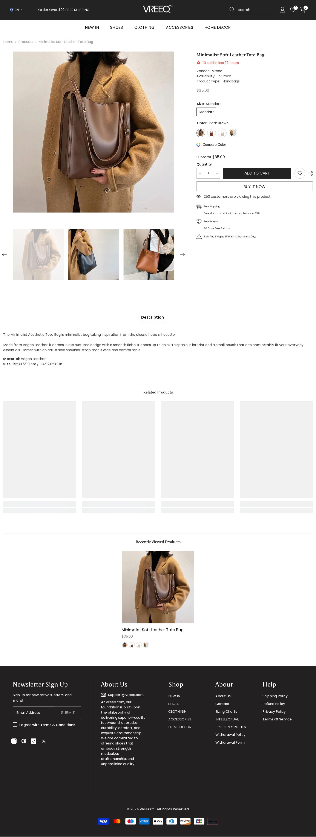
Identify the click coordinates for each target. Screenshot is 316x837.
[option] (93, 132)
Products (26, 41)
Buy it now (254, 186)
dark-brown (125, 645)
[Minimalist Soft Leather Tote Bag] (158, 587)
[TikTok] (34, 741)
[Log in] (282, 10)
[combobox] (256, 10)
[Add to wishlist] (300, 173)
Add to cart (257, 173)
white (139, 645)
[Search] (252, 10)
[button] (4, 254)
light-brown (132, 645)
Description (152, 317)
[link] (39, 504)
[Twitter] (44, 741)
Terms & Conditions (57, 724)
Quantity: (204, 164)
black (146, 645)
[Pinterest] (24, 741)
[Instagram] (14, 741)
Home (8, 41)
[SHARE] (309, 173)
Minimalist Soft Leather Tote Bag (153, 629)
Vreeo (217, 70)
